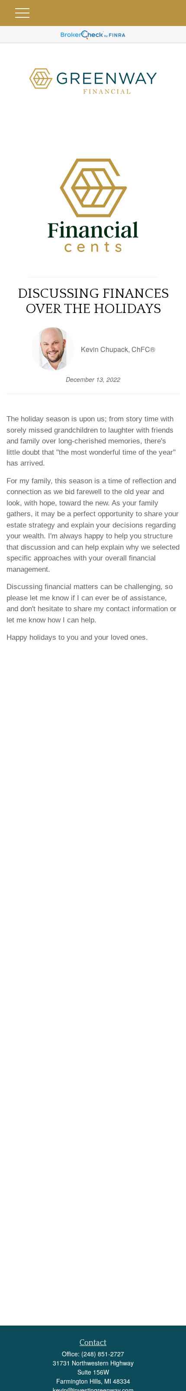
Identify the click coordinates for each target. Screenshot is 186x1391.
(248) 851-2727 (102, 1353)
